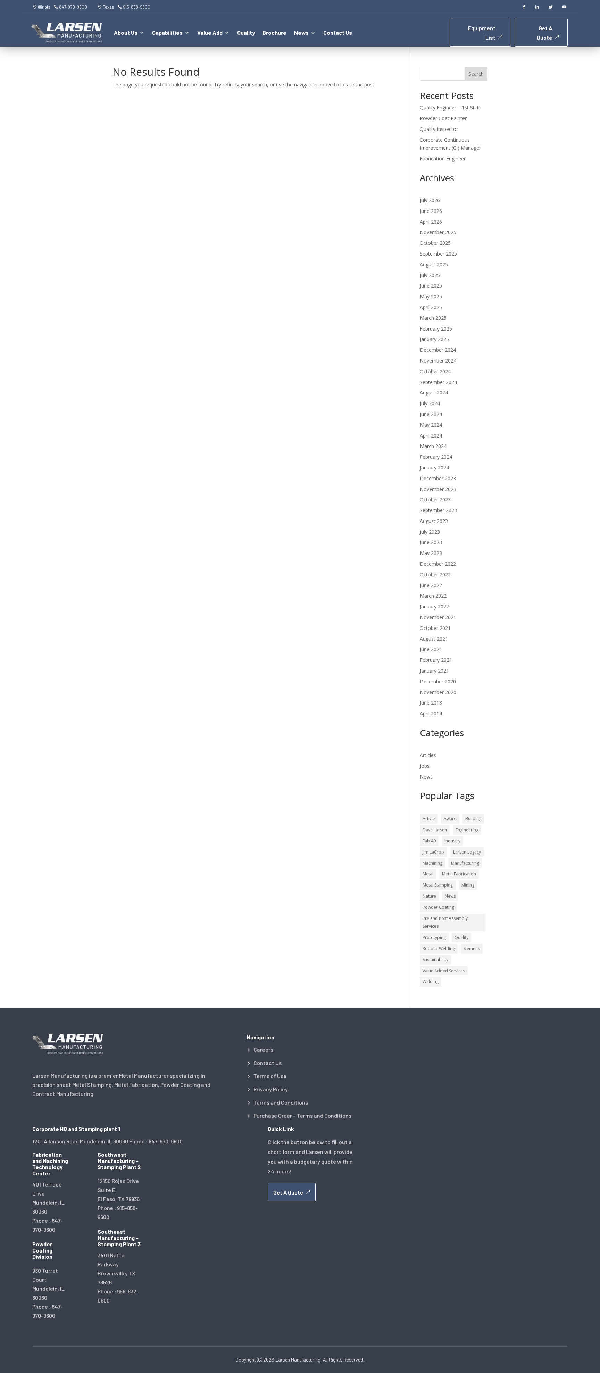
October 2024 (435, 371)
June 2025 (431, 285)
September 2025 (438, 253)
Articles (428, 755)
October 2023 (435, 499)
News (426, 776)
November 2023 (438, 489)
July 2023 (430, 532)
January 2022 (434, 606)
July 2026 (430, 200)
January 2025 (434, 339)
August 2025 (434, 264)
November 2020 (438, 692)
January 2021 (434, 670)
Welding (431, 981)
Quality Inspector (439, 129)
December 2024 (438, 350)
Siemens (472, 948)
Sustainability (435, 960)
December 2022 (438, 563)
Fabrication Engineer (443, 158)
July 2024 (430, 403)
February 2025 (436, 328)
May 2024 (431, 425)
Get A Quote (544, 33)
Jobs (425, 766)
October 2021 (435, 628)
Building (473, 819)
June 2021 (431, 649)
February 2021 (436, 660)
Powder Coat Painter (443, 118)
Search (476, 73)
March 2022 (433, 595)
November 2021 (438, 617)
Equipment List (481, 33)
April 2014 (431, 713)
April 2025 (431, 307)
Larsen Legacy (467, 852)
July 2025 (430, 275)
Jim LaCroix (433, 852)
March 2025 (433, 318)
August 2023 (434, 521)
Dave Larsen (435, 830)
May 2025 (431, 296)
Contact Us (337, 33)
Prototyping (434, 937)
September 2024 (438, 382)
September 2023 (438, 510)
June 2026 (431, 211)
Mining (467, 885)
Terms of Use (269, 1076)
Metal (428, 874)
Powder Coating (438, 907)
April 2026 (431, 221)
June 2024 (431, 414)
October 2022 (435, 574)
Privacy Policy (270, 1089)
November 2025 (438, 232)
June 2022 (431, 585)
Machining (432, 863)
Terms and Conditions (280, 1102)
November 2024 (438, 360)
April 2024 (431, 435)
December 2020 (438, 681)
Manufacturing (465, 863)
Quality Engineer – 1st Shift (450, 107)
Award (450, 819)
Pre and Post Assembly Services (445, 922)
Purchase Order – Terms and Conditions (302, 1116)
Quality (246, 33)
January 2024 (434, 467)
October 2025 (435, 243)
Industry (452, 841)
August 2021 (434, 638)
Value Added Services (444, 971)
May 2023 (431, 553)
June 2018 (431, 702)
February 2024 (436, 456)
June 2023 (431, 542)
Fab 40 (429, 841)
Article (429, 819)
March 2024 (433, 446)
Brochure (274, 33)
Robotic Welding (439, 948)
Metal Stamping (438, 885)
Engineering (467, 830)
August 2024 (434, 392)
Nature (429, 896)
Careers (263, 1050)
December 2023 (438, 478)
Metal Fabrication (459, 874)
